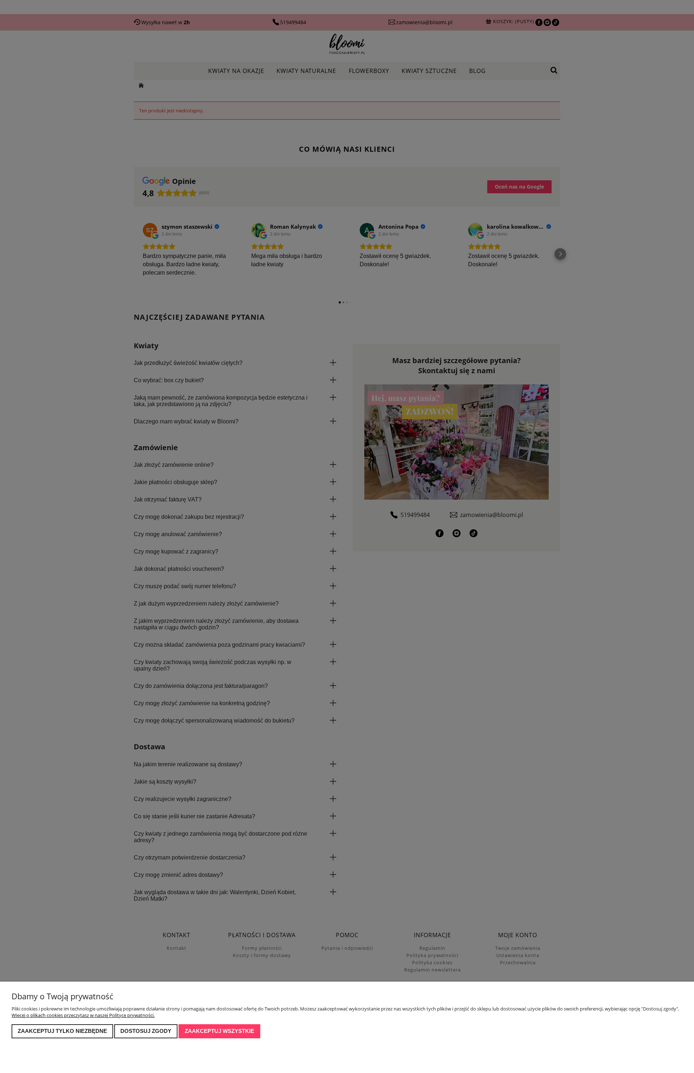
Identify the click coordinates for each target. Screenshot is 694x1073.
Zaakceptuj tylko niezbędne (62, 1031)
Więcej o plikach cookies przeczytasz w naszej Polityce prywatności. (83, 1015)
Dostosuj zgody (145, 1031)
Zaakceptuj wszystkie (219, 1031)
